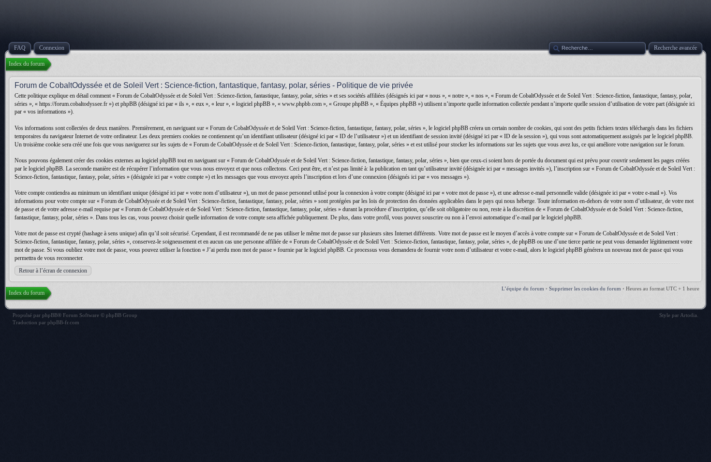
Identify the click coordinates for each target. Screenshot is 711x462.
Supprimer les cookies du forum (585, 288)
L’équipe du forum (523, 288)
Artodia (688, 315)
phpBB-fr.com (63, 322)
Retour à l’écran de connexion (53, 270)
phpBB (50, 315)
